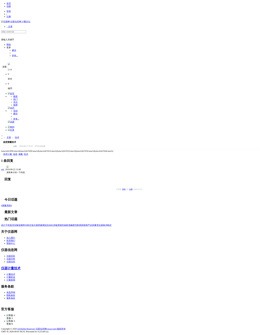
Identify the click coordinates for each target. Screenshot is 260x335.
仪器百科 (10, 256)
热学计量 (7, 154)
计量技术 (10, 274)
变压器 (99, 225)
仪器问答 (10, 259)
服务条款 (10, 298)
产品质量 (92, 225)
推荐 (15, 105)
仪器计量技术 (11, 268)
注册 (8, 16)
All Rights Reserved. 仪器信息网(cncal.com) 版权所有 (41, 329)
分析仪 (28, 225)
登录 (8, 11)
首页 (8, 3)
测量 (20, 154)
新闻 (85, 225)
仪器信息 (10, 262)
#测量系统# (6, 205)
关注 (15, 102)
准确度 (71, 225)
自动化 (50, 225)
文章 (9, 26)
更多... (15, 55)
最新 (15, 96)
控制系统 (79, 225)
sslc (2, 169)
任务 (12, 130)
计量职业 (10, 277)
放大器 (34, 225)
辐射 (66, 225)
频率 (23, 225)
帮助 (8, 44)
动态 (12, 108)
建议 (14, 50)
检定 (109, 225)
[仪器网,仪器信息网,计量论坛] (15, 21)
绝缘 (40, 225)
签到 (12, 127)
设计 (3, 225)
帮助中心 (10, 243)
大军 (15, 146)
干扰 (7, 225)
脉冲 (105, 225)
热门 (15, 99)
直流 (12, 225)
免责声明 (10, 292)
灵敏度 (56, 225)
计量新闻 (10, 280)
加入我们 (10, 238)
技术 (17, 137)
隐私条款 (10, 295)
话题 (8, 6)
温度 (15, 154)
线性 (62, 225)
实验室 (17, 225)
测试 (44, 225)
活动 (15, 111)
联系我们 (10, 240)
